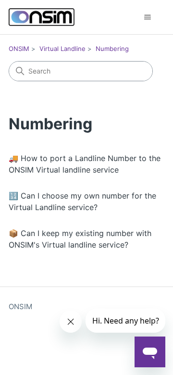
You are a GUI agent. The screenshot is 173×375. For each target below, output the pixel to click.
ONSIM (19, 48)
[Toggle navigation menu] (147, 17)
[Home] (41, 17)
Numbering (112, 48)
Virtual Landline (62, 48)
